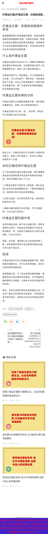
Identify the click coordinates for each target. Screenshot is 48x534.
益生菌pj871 (29, 309)
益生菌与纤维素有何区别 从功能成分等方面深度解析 (23, 436)
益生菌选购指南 (13, 9)
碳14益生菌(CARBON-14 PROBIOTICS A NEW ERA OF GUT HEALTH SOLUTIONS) (33, 340)
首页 (3, 9)
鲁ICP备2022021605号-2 (24, 517)
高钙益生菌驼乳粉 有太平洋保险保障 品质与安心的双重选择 (23, 479)
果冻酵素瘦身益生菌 (10, 314)
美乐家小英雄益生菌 (15, 309)
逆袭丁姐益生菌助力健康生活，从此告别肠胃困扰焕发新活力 (23, 393)
